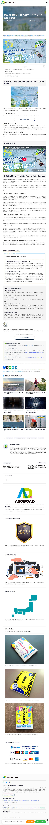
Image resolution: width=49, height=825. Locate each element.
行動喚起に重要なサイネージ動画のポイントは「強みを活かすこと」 (18, 73)
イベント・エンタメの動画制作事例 (36, 21)
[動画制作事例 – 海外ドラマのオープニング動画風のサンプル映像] (13, 402)
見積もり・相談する (41, 821)
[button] (47, 820)
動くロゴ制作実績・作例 (15, 800)
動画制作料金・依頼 (6, 800)
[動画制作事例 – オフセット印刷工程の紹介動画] (35, 421)
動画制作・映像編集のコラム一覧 (35, 357)
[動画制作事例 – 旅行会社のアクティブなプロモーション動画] (13, 384)
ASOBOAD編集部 (15, 444)
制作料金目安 (30, 821)
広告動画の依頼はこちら (24, 119)
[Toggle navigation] (40, 2)
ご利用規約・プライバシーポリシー (17, 807)
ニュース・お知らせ (29, 807)
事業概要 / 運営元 (6, 807)
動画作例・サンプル (29, 345)
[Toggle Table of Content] (43, 66)
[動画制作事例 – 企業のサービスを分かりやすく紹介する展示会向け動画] (35, 402)
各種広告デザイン (8, 802)
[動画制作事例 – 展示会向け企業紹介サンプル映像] (13, 421)
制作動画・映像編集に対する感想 (12, 76)
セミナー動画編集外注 (24, 337)
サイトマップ (39, 807)
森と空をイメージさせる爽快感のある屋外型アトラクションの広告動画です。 (20, 69)
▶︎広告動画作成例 (8, 71)
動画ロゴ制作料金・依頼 (34, 800)
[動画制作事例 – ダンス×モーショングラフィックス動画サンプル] (35, 384)
